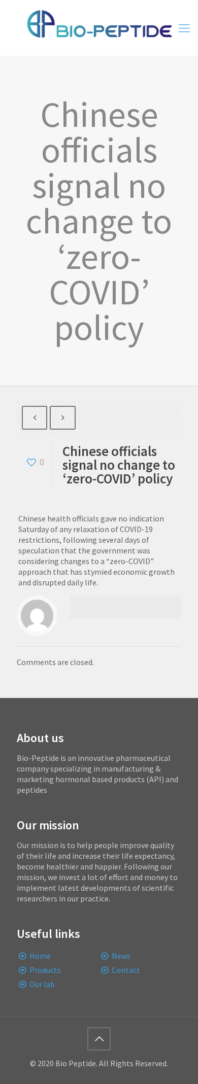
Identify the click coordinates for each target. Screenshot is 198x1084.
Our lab (42, 984)
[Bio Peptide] (99, 28)
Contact (126, 970)
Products (45, 970)
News (121, 956)
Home (40, 956)
